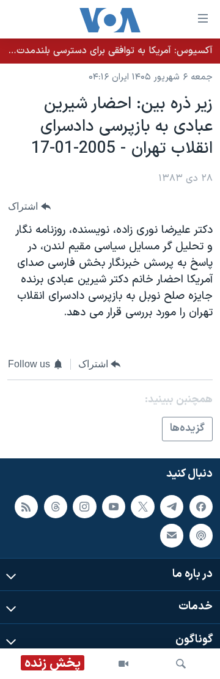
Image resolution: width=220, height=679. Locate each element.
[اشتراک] (171, 535)
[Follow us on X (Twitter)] (142, 506)
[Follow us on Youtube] (113, 506)
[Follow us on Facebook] (201, 506)
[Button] (29, 206)
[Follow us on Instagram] (84, 506)
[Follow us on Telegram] (171, 506)
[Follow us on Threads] (55, 506)
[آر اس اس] (26, 506)
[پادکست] (201, 535)
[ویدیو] (123, 663)
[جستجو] (181, 663)
